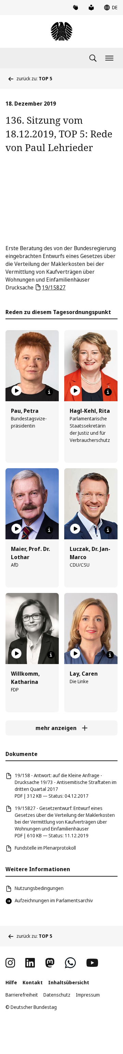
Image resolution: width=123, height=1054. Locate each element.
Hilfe (11, 982)
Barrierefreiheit (21, 994)
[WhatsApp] (70, 962)
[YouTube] (92, 962)
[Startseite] (61, 31)
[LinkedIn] (30, 962)
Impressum (88, 994)
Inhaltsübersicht (68, 982)
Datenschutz (56, 994)
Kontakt (33, 982)
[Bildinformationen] (49, 392)
